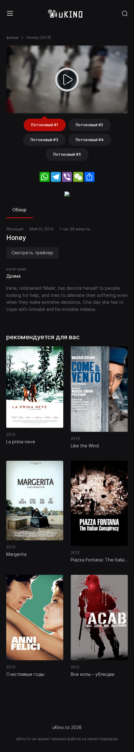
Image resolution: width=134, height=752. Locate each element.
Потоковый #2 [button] (89, 124)
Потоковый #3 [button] (44, 139)
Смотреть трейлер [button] (32, 252)
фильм (12, 37)
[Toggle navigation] (10, 13)
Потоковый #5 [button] (67, 154)
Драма (13, 276)
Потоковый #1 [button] (44, 124)
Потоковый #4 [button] (90, 139)
